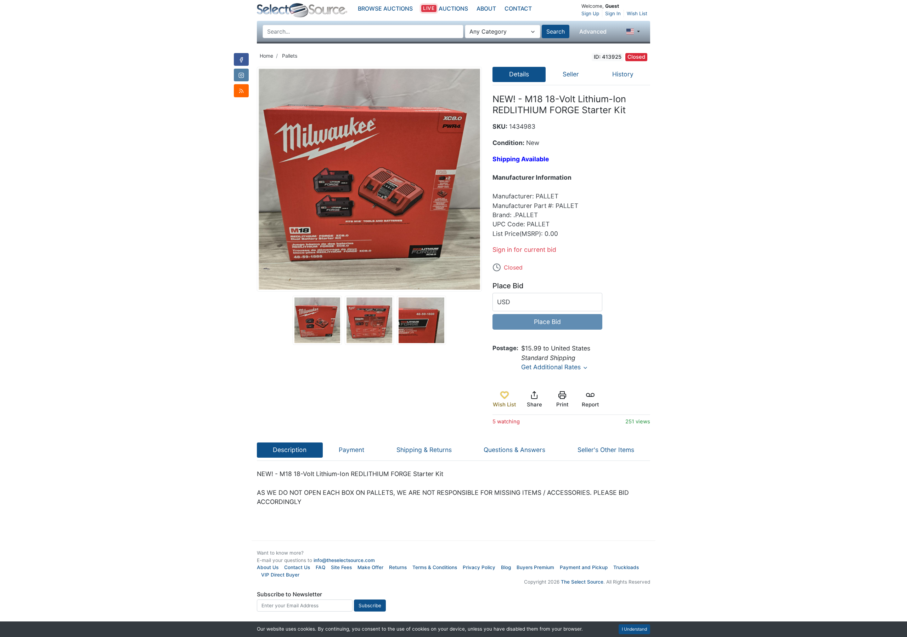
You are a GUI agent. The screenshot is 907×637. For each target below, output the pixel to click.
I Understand (634, 629)
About (486, 8)
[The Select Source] (302, 10)
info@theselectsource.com (344, 560)
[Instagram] (241, 75)
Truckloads (626, 567)
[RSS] (241, 90)
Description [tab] (289, 449)
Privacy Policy (479, 567)
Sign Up (590, 13)
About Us (267, 567)
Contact (518, 8)
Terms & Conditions (434, 567)
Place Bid (547, 321)
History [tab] (622, 74)
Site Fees (341, 567)
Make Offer (370, 567)
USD (503, 302)
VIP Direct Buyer (280, 575)
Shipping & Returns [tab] (424, 449)
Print (562, 404)
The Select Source (582, 582)
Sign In (613, 13)
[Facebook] (241, 59)
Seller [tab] (571, 74)
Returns (398, 567)
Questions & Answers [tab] (514, 449)
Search (555, 31)
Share (534, 404)
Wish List (637, 13)
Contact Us (297, 567)
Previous (251, 179)
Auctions (445, 8)
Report (590, 404)
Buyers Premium (535, 567)
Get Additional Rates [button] (551, 367)
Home (266, 56)
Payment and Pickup (584, 567)
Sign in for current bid (524, 249)
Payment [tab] (351, 449)
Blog (506, 567)
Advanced (593, 31)
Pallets (289, 56)
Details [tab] (519, 74)
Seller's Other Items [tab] (606, 449)
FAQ (320, 567)
